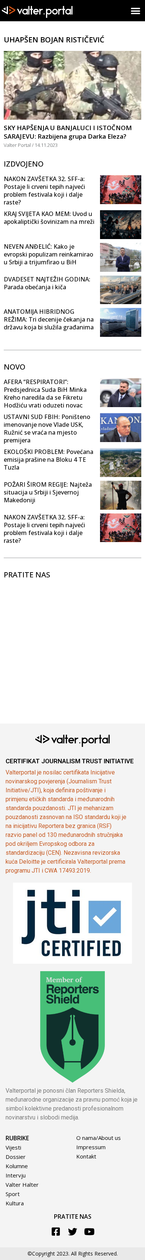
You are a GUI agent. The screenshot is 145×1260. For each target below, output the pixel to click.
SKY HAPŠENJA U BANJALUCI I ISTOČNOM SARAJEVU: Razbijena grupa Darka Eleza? (68, 132)
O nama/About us (98, 1137)
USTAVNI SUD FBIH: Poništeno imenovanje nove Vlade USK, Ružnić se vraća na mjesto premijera (47, 428)
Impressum (91, 1147)
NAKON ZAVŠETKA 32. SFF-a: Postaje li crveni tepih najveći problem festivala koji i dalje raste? (44, 190)
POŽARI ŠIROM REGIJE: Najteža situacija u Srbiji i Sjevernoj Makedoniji (48, 492)
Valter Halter (22, 1184)
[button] (136, 10)
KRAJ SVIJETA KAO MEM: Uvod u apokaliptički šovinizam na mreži (49, 218)
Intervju (16, 1175)
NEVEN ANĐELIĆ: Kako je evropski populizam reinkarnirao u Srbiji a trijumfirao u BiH (48, 254)
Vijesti (13, 1147)
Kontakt (86, 1156)
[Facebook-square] (56, 1231)
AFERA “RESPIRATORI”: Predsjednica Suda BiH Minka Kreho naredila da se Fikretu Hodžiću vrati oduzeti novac (45, 393)
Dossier (16, 1156)
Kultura (15, 1203)
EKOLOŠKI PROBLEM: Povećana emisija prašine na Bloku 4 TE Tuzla (48, 459)
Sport (13, 1194)
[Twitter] (72, 1231)
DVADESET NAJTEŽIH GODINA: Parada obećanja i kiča (47, 283)
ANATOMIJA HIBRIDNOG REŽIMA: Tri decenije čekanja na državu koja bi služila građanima (49, 319)
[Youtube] (89, 1231)
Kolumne (17, 1166)
